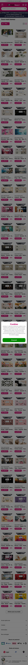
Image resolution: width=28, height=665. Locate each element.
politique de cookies (19, 332)
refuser (17, 334)
